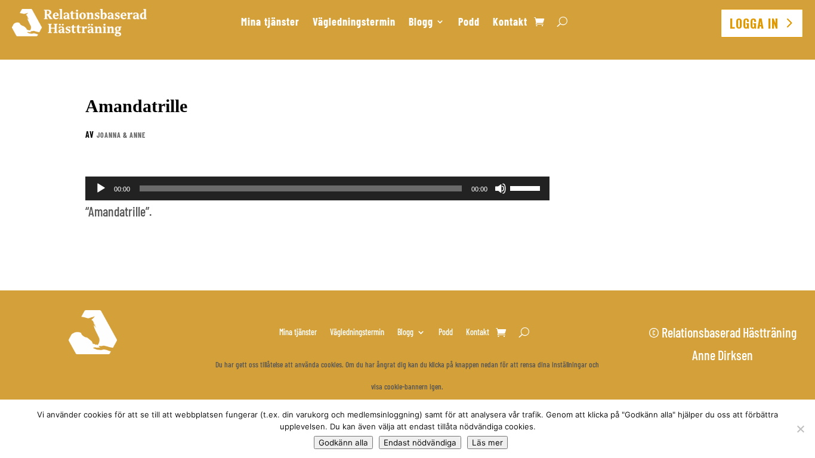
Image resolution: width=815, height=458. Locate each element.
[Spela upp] (101, 188)
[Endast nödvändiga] (800, 429)
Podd (469, 22)
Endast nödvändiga (420, 442)
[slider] (527, 187)
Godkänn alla (343, 442)
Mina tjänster (270, 22)
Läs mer (487, 442)
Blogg (421, 22)
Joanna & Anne (121, 135)
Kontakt (510, 22)
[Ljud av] (501, 188)
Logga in (754, 23)
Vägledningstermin (354, 22)
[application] (317, 188)
